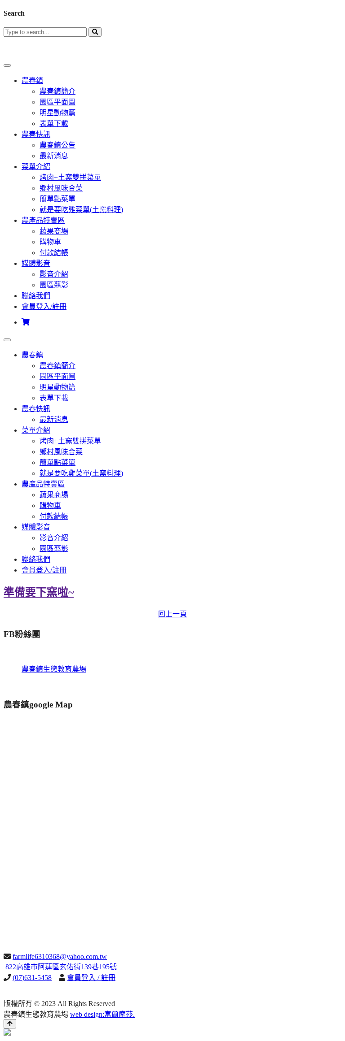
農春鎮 (32, 80)
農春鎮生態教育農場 (54, 669)
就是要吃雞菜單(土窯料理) (81, 209)
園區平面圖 (57, 102)
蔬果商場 (54, 231)
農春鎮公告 (57, 145)
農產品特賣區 (43, 220)
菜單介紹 (36, 166)
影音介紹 (54, 274)
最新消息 (54, 156)
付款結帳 (54, 252)
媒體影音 (36, 263)
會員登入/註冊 (44, 306)
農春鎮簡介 (57, 91)
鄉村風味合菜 (61, 188)
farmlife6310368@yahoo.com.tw (60, 956)
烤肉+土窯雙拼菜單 (70, 177)
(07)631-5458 (32, 977)
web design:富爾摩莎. (102, 1014)
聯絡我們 (36, 295)
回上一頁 (172, 614)
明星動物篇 (57, 113)
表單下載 (54, 123)
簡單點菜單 (57, 199)
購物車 (50, 242)
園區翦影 (54, 285)
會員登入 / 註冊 (91, 977)
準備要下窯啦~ (39, 592)
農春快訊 (36, 134)
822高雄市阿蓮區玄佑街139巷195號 (61, 967)
